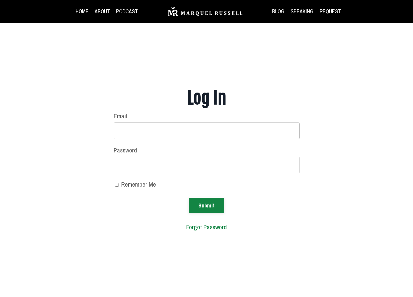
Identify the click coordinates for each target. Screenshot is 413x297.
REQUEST (330, 11)
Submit (206, 205)
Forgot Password (206, 227)
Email (120, 116)
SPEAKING (302, 11)
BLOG (278, 11)
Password (125, 150)
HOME (82, 11)
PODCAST (127, 11)
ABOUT (102, 11)
